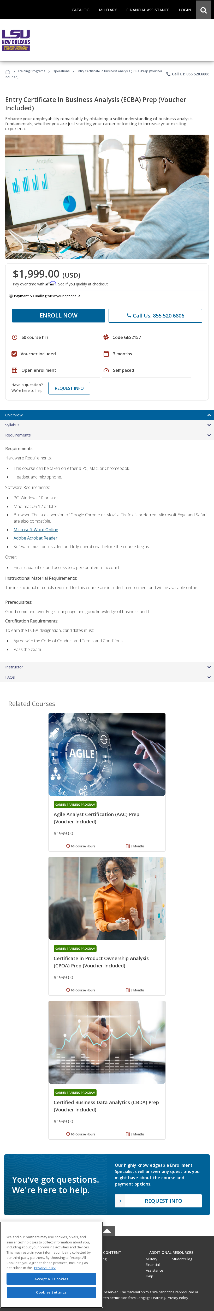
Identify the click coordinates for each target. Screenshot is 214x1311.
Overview (14, 414)
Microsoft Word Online (36, 529)
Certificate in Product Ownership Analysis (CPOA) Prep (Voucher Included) (101, 962)
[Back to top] (107, 1251)
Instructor (14, 666)
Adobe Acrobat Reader (35, 538)
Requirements (18, 435)
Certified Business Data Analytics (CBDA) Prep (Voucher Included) (106, 1106)
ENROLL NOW (59, 315)
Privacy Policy (177, 1297)
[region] (51, 1265)
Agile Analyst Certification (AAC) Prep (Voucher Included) (96, 818)
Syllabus (12, 424)
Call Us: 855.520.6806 (187, 74)
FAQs (10, 677)
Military (151, 1258)
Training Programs (31, 71)
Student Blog (182, 1258)
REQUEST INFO (69, 388)
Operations (60, 71)
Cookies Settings (51, 1292)
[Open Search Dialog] (203, 10)
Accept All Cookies (51, 1279)
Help (149, 1276)
